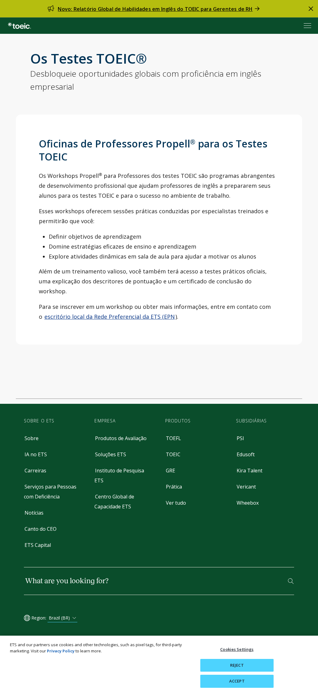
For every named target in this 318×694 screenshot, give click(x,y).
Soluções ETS (110, 454)
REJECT (237, 665)
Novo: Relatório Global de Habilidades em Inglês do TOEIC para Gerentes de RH (155, 9)
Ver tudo (176, 502)
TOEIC (173, 454)
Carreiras (35, 470)
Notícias (34, 512)
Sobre (32, 438)
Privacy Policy (61, 651)
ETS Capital (38, 545)
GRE (170, 470)
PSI (240, 438)
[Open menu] (308, 25)
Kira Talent (249, 470)
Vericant (246, 486)
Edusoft (246, 454)
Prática (174, 486)
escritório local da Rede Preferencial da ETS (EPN (109, 316)
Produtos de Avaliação (121, 438)
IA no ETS (36, 454)
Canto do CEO (41, 528)
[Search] (290, 581)
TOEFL (173, 438)
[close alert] (311, 8)
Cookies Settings (236, 649)
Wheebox (248, 502)
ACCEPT (237, 681)
